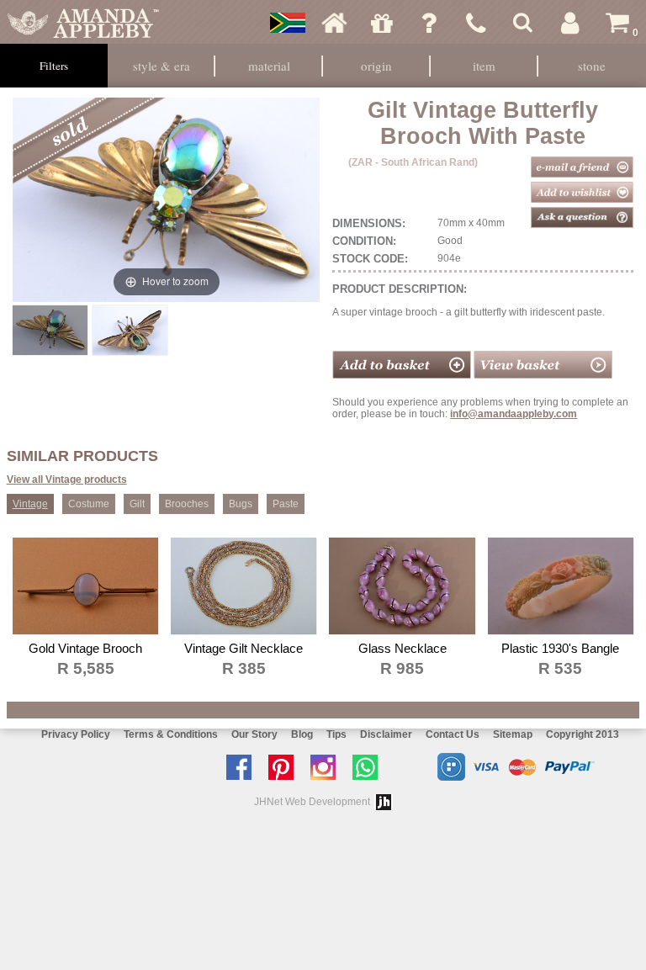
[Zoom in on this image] (50, 330)
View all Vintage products (67, 479)
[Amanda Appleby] (83, 23)
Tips (336, 734)
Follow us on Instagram (327, 767)
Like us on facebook (243, 767)
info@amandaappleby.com (513, 414)
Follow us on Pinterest (285, 767)
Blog (302, 734)
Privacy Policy (75, 734)
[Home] (335, 23)
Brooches (187, 504)
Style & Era (161, 65)
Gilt (137, 504)
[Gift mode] (382, 23)
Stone (592, 65)
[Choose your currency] (288, 23)
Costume (88, 504)
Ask (429, 23)
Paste (286, 504)
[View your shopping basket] (543, 375)
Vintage (30, 504)
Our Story (254, 734)
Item (484, 65)
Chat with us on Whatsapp (369, 767)
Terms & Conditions (171, 734)
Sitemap (512, 734)
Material (269, 65)
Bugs (240, 504)
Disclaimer (386, 734)
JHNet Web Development (312, 802)
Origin (376, 65)
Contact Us (452, 734)
